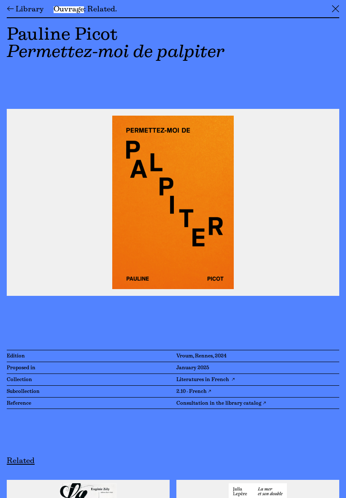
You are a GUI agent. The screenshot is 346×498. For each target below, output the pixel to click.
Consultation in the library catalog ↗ (221, 403)
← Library (25, 9)
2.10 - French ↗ (193, 392)
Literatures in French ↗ (205, 380)
